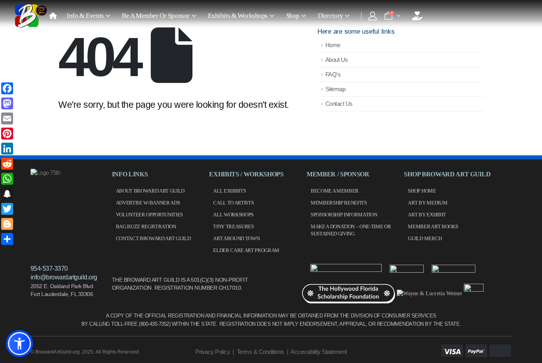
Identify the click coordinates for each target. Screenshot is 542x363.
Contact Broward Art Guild (153, 238)
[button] (19, 343)
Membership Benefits (339, 203)
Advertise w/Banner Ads (148, 203)
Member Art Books (433, 226)
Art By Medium (427, 203)
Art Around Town (236, 238)
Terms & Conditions (260, 351)
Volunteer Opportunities (149, 215)
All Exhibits (229, 191)
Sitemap (335, 89)
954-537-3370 (49, 268)
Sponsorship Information (344, 215)
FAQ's (333, 74)
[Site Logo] (31, 16)
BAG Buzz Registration (146, 226)
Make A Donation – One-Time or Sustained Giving (351, 230)
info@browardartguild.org (64, 277)
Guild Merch (425, 238)
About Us (336, 59)
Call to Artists (233, 203)
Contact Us (339, 103)
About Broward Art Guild (150, 191)
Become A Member (335, 191)
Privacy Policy (212, 351)
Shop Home (422, 191)
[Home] (53, 16)
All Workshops (233, 215)
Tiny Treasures (233, 226)
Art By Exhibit (427, 215)
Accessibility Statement (318, 351)
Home (332, 45)
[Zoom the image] (46, 172)
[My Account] (372, 15)
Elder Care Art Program (246, 250)
